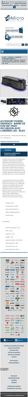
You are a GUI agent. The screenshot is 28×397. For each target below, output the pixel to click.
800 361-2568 (18, 37)
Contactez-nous (14, 350)
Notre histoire (14, 360)
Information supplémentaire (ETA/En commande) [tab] (12, 154)
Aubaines (16, 5)
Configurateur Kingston (14, 386)
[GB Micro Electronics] (14, 18)
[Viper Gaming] (17, 307)
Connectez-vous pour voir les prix (9, 141)
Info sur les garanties (14, 352)
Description (8, 150)
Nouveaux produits (7, 5)
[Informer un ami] (14, 144)
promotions (5, 3)
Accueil (4, 57)
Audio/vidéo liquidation (8, 58)
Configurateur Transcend (14, 388)
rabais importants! (21, 3)
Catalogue (23, 5)
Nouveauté (14, 375)
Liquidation (18, 57)
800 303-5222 (14, 30)
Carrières (14, 356)
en (14, 7)
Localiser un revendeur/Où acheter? (14, 345)
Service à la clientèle (14, 348)
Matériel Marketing (14, 378)
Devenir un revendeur (14, 354)
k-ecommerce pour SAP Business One (15, 395)
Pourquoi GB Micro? (14, 362)
